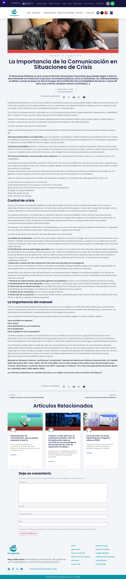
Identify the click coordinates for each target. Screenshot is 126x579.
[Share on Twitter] (69, 97)
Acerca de (90, 13)
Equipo (64, 3)
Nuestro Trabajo (42, 3)
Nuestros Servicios (54, 3)
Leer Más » (13, 455)
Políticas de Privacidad (105, 557)
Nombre (22, 506)
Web (20, 521)
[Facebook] (98, 12)
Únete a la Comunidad (65, 13)
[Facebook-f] (13, 569)
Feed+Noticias (78, 3)
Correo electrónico (25, 514)
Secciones (36, 13)
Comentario (23, 482)
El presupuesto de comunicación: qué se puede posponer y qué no (24, 437)
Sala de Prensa (89, 3)
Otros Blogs (100, 564)
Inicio (29, 13)
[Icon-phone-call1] (108, 4)
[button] (111, 12)
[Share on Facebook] (64, 97)
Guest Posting (101, 546)
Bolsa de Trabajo (103, 549)
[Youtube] (106, 12)
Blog (70, 3)
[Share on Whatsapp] (79, 97)
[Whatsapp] (113, 4)
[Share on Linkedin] (74, 97)
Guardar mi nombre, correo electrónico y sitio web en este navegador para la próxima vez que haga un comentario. (58, 529)
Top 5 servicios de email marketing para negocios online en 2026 (98, 437)
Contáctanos (100, 3)
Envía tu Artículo (50, 13)
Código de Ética (102, 553)
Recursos (79, 13)
